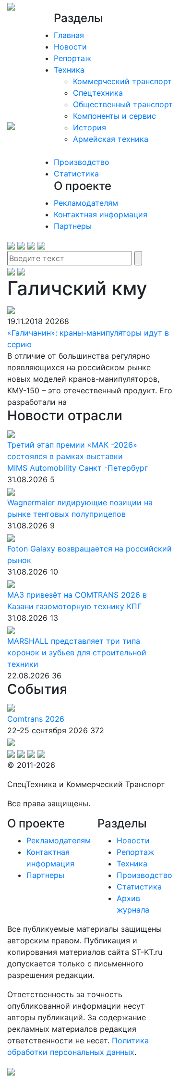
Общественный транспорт (123, 104)
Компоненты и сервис (114, 116)
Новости (70, 46)
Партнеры (73, 226)
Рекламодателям (86, 203)
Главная (69, 35)
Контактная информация (100, 214)
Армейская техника (110, 139)
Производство (81, 162)
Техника (69, 70)
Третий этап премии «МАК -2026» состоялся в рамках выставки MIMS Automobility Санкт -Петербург (77, 456)
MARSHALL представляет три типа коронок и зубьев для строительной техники (76, 652)
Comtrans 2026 (35, 719)
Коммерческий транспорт (122, 81)
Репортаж (72, 58)
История (89, 127)
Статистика (76, 173)
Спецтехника (98, 93)
